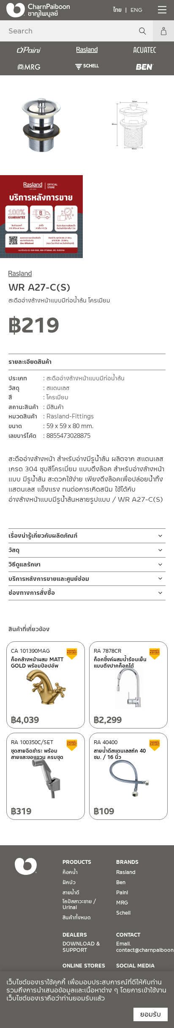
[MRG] (29, 66)
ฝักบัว (69, 882)
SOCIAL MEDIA (135, 966)
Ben (120, 882)
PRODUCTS (77, 862)
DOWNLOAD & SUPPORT (81, 947)
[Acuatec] (145, 49)
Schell (123, 913)
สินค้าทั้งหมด (77, 917)
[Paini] (29, 49)
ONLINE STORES (84, 966)
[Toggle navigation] (161, 10)
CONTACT (128, 935)
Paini (122, 892)
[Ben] (145, 66)
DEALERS (75, 935)
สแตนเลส (57, 388)
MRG (122, 903)
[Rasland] (87, 49)
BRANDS (127, 862)
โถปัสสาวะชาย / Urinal (79, 904)
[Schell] (87, 66)
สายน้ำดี (71, 892)
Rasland (126, 872)
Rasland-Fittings (70, 416)
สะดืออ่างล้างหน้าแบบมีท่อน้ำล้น (85, 378)
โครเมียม (57, 397)
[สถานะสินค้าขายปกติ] (77, 328)
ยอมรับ (150, 1014)
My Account (163, 30)
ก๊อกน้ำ (70, 872)
